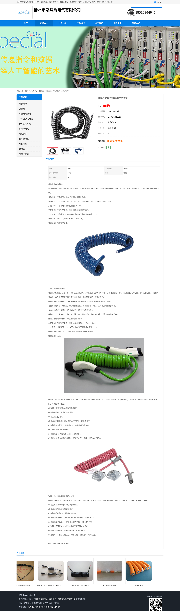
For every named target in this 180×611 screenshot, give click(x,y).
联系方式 (136, 23)
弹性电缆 (23, 144)
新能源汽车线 (25, 124)
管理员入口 (48, 607)
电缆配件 (23, 134)
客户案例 (117, 23)
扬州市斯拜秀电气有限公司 (65, 599)
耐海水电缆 (24, 129)
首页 (26, 23)
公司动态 (62, 23)
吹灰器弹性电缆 (26, 119)
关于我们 (99, 23)
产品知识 (81, 23)
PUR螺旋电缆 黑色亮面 (149, 585)
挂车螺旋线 (24, 139)
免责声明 (40, 607)
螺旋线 (22, 149)
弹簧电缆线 (24, 154)
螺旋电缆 (23, 104)
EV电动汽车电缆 (90, 585)
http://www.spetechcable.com (58, 543)
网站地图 (57, 607)
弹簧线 (41, 91)
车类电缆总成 (25, 114)
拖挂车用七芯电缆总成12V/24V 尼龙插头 (33, 585)
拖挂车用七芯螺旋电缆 (60, 585)
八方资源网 (32, 607)
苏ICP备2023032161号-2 (45, 599)
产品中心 (44, 23)
